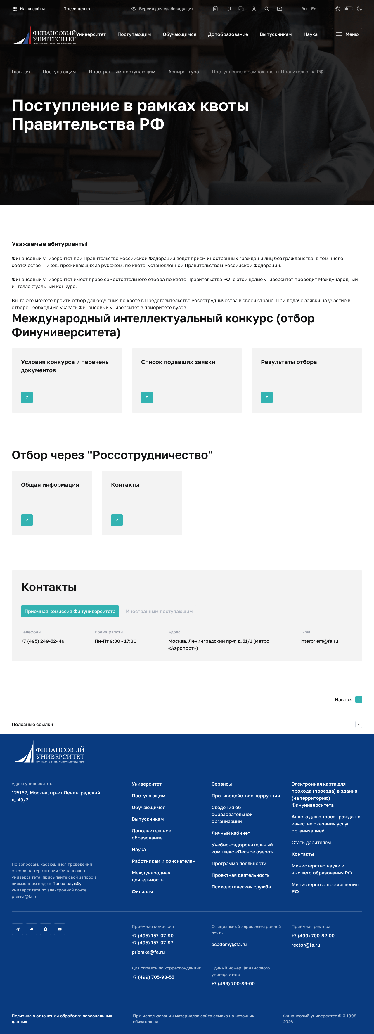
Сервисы (222, 784)
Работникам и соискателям (164, 861)
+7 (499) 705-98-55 (153, 977)
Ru (304, 8)
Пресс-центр (76, 8)
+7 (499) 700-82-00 (313, 935)
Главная (21, 72)
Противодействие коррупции (246, 796)
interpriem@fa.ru (319, 641)
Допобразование (228, 34)
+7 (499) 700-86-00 (233, 983)
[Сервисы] (241, 9)
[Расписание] (215, 9)
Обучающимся (179, 34)
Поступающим (134, 34)
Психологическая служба (241, 887)
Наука (311, 34)
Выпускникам (276, 34)
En (313, 8)
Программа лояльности (239, 863)
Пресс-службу (67, 883)
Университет (91, 34)
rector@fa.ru (306, 945)
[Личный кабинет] (254, 9)
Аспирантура (183, 72)
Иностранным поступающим (122, 72)
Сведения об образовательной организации (232, 814)
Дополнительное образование (151, 834)
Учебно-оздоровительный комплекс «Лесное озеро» (242, 848)
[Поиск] (267, 9)
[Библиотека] (228, 9)
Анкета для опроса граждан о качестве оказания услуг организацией (326, 824)
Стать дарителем (311, 842)
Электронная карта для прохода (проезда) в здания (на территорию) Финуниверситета (324, 794)
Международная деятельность (151, 876)
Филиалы (142, 891)
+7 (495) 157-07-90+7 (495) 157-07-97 (153, 939)
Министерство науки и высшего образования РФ (322, 869)
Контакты (303, 854)
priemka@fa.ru (148, 952)
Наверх (343, 699)
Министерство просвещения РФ (325, 887)
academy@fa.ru (229, 944)
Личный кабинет (231, 833)
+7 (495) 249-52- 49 (43, 641)
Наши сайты (32, 8)
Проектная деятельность (241, 875)
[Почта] (280, 9)
